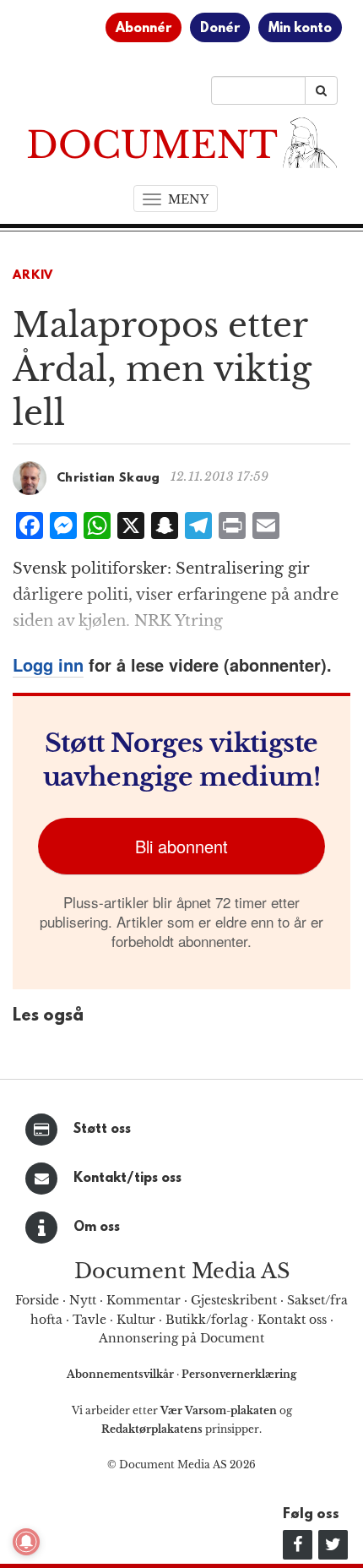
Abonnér (143, 28)
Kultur (135, 1319)
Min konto (300, 28)
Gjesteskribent (234, 1300)
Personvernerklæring (239, 1374)
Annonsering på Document (181, 1338)
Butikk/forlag (206, 1319)
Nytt (82, 1300)
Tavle (89, 1319)
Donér (220, 28)
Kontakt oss (292, 1319)
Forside (37, 1300)
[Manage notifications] (26, 1541)
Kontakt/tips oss (127, 1178)
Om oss (96, 1227)
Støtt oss (102, 1129)
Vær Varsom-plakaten (218, 1410)
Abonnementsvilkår (121, 1374)
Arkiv (33, 276)
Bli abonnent (181, 846)
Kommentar (143, 1300)
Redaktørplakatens (152, 1429)
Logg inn (48, 664)
